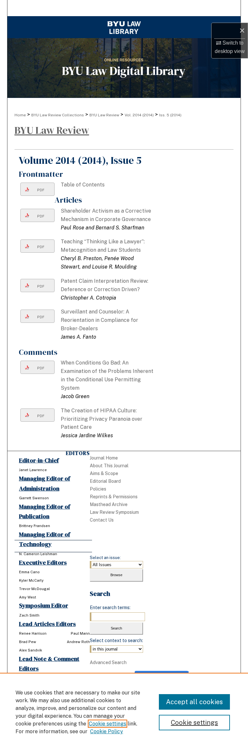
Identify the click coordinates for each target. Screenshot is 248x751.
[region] (124, 712)
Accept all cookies (194, 702)
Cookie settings (107, 724)
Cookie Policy (106, 731)
